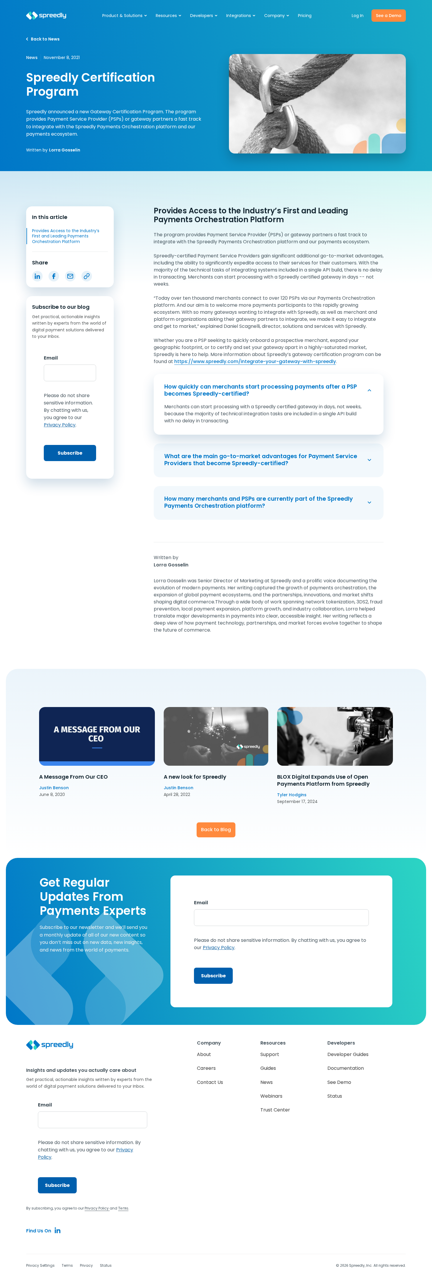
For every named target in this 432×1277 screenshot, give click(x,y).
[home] (46, 15)
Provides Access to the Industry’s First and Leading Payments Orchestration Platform (65, 236)
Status (334, 1096)
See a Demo (388, 15)
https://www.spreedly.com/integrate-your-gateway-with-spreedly (255, 361)
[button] (125, 15)
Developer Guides (348, 1054)
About (204, 1054)
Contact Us (210, 1082)
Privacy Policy (97, 1208)
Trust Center (275, 1109)
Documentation (345, 1068)
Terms (67, 1265)
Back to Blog (216, 829)
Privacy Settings (40, 1265)
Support (269, 1054)
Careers (206, 1068)
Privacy (86, 1265)
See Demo (339, 1082)
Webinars (271, 1096)
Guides (268, 1068)
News (266, 1082)
